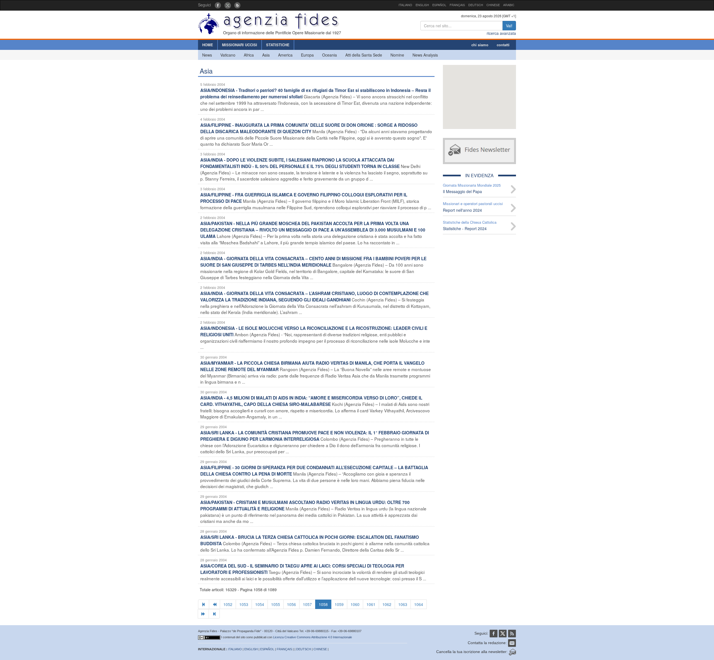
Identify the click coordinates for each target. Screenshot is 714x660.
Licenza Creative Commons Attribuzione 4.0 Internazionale (312, 637)
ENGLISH (422, 5)
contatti (503, 44)
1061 (370, 604)
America (285, 55)
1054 (259, 604)
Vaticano (227, 55)
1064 (418, 604)
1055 (275, 604)
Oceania (329, 55)
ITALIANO (405, 5)
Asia (266, 55)
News (207, 55)
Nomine (397, 55)
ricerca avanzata (501, 33)
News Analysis (425, 55)
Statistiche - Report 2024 (465, 228)
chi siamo (479, 44)
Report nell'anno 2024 (462, 210)
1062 (386, 604)
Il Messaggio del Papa (462, 191)
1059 (339, 604)
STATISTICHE (278, 44)
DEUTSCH (475, 5)
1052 (227, 604)
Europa (307, 55)
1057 (307, 604)
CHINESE (493, 5)
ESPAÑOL (439, 5)
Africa (249, 55)
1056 (291, 604)
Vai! (509, 25)
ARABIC (508, 5)
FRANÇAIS (457, 5)
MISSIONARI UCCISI (239, 44)
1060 (355, 604)
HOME (207, 44)
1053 (243, 604)
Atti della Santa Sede (363, 55)
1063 (402, 604)
